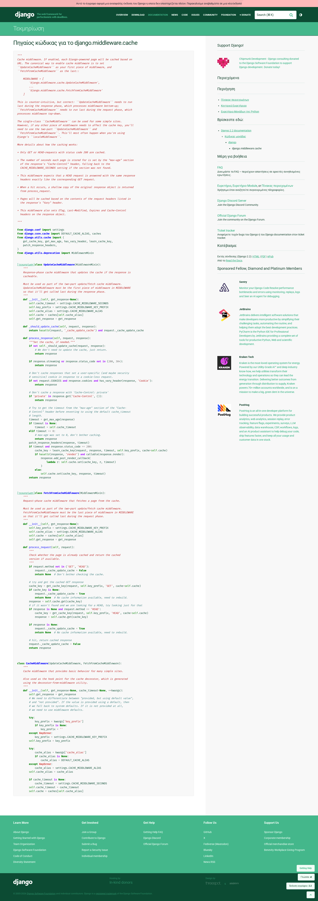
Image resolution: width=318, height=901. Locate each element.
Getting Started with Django (29, 837)
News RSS (209, 861)
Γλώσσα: (306, 877)
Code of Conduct (22, 856)
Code (185, 14)
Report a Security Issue (95, 849)
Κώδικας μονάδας (235, 136)
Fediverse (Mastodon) (216, 844)
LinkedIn (208, 856)
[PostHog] (224, 415)
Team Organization (24, 844)
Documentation (158, 14)
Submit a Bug (89, 844)
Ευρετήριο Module (245, 186)
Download (138, 14)
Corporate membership (277, 837)
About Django (21, 832)
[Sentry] (224, 292)
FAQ (220, 167)
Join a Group (89, 832)
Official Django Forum (231, 215)
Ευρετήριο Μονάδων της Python (240, 111)
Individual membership (94, 856)
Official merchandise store (279, 844)
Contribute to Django (93, 837)
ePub (270, 256)
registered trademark (106, 893)
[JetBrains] (224, 321)
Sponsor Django (273, 832)
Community (210, 14)
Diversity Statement (24, 861)
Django (24, 15)
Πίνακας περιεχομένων (235, 99)
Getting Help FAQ (153, 832)
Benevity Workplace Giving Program (284, 849)
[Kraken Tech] (224, 368)
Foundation (228, 14)
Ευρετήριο (224, 186)
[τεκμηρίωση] (26, 264)
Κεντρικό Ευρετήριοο (234, 105)
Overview (122, 14)
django (232, 142)
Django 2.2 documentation (236, 130)
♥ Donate (245, 14)
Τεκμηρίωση (28, 28)
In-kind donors (120, 882)
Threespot (214, 883)
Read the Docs (234, 260)
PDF (263, 256)
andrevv (238, 883)
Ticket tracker (226, 230)
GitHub (208, 832)
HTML (255, 256)
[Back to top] (311, 895)
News (175, 14)
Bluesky (208, 849)
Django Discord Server (231, 200)
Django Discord (152, 837)
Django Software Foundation (29, 849)
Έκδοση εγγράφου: (300, 886)
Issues (195, 14)
